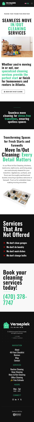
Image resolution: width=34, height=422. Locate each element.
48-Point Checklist (17, 352)
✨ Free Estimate (17, 380)
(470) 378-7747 (15, 299)
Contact (17, 360)
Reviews (17, 355)
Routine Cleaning (17, 369)
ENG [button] (28, 3)
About (17, 349)
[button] (32, 3)
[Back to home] (8, 3)
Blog (17, 357)
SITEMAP (17, 336)
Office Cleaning (17, 377)
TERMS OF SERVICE (18, 338)
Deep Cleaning (17, 371)
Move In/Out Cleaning (17, 374)
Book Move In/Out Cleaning (13, 92)
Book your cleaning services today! (15, 279)
